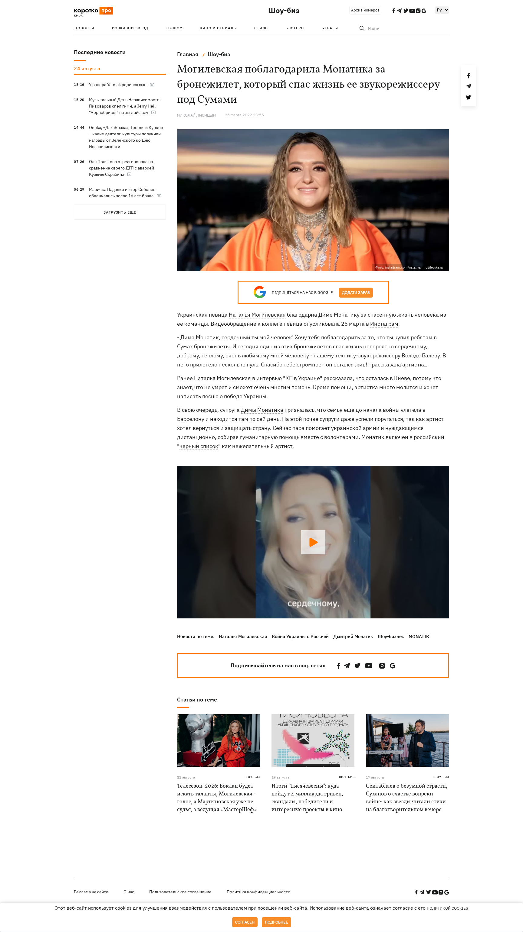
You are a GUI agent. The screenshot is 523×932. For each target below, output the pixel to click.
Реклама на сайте (91, 892)
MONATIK (419, 636)
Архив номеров (365, 10)
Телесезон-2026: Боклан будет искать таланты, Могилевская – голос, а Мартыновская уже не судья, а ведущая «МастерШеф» (217, 798)
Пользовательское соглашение (180, 892)
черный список (198, 446)
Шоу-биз (284, 10)
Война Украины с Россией (300, 636)
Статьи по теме (197, 699)
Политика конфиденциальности (258, 892)
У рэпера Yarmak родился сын (117, 84)
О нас (128, 892)
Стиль (261, 28)
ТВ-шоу (174, 28)
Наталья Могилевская (257, 314)
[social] (338, 666)
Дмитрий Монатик (353, 636)
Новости (84, 28)
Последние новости (100, 52)
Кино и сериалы (218, 28)
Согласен (245, 922)
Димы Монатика (262, 409)
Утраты (330, 28)
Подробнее (276, 922)
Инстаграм (384, 323)
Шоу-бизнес (391, 636)
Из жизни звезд (130, 28)
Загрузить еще (120, 212)
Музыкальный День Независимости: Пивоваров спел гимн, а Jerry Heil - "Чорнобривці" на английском (125, 106)
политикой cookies (447, 908)
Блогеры (295, 28)
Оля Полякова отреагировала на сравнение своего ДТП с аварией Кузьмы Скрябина (121, 168)
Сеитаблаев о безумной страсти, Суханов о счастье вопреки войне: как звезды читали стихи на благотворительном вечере (406, 798)
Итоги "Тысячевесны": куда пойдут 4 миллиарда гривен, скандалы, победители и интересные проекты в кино (307, 798)
